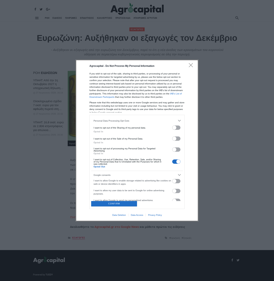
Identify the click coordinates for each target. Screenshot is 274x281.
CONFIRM (114, 203)
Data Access (137, 215)
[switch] (176, 128)
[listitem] (137, 120)
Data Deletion (119, 215)
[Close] (192, 66)
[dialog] (137, 140)
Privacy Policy (155, 215)
